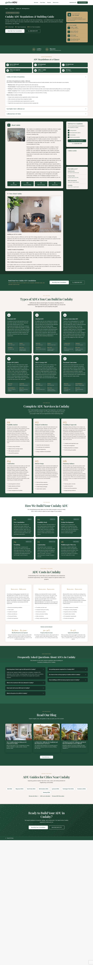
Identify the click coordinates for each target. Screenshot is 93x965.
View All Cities (10, 838)
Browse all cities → (33, 796)
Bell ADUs (9, 788)
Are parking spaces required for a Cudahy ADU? (61, 669)
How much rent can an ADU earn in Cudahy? (18, 688)
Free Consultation (82, 2)
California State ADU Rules (14, 114)
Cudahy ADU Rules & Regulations (16, 77)
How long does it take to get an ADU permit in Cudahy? (21, 669)
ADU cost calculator (45, 796)
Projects (49, 2)
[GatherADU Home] (11, 2)
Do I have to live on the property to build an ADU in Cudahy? (64, 674)
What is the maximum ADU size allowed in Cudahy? (20, 682)
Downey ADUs (46, 792)
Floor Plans (42, 2)
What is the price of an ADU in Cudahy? (17, 693)
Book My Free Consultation (15, 31)
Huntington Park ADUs (68, 788)
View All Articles (45, 757)
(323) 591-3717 (73, 2)
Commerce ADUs (81, 788)
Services (36, 2)
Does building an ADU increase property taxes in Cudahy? (64, 680)
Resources (55, 2)
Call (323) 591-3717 (57, 827)
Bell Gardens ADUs (43, 788)
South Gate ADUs (31, 788)
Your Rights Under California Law (16, 109)
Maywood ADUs (19, 788)
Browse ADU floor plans (58, 796)
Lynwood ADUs (55, 788)
